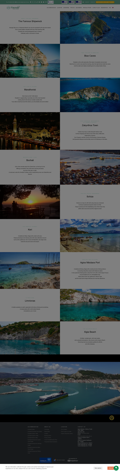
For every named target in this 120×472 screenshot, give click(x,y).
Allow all (111, 468)
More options (98, 468)
